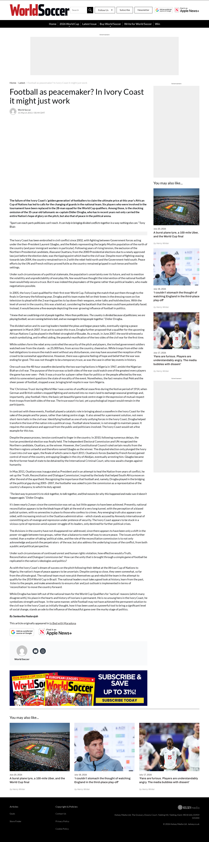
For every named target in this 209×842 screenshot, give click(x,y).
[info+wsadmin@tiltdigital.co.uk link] (35, 651)
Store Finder (15, 821)
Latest (22, 82)
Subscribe (125, 9)
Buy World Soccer (110, 24)
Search (90, 10)
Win (157, 24)
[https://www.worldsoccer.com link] (43, 651)
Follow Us (103, 10)
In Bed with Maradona (63, 623)
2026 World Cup (69, 24)
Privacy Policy (62, 821)
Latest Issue (89, 24)
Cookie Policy (62, 828)
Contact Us (61, 813)
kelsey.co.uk (193, 824)
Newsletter (143, 9)
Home (52, 24)
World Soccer (24, 109)
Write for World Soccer (138, 24)
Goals (12, 813)
